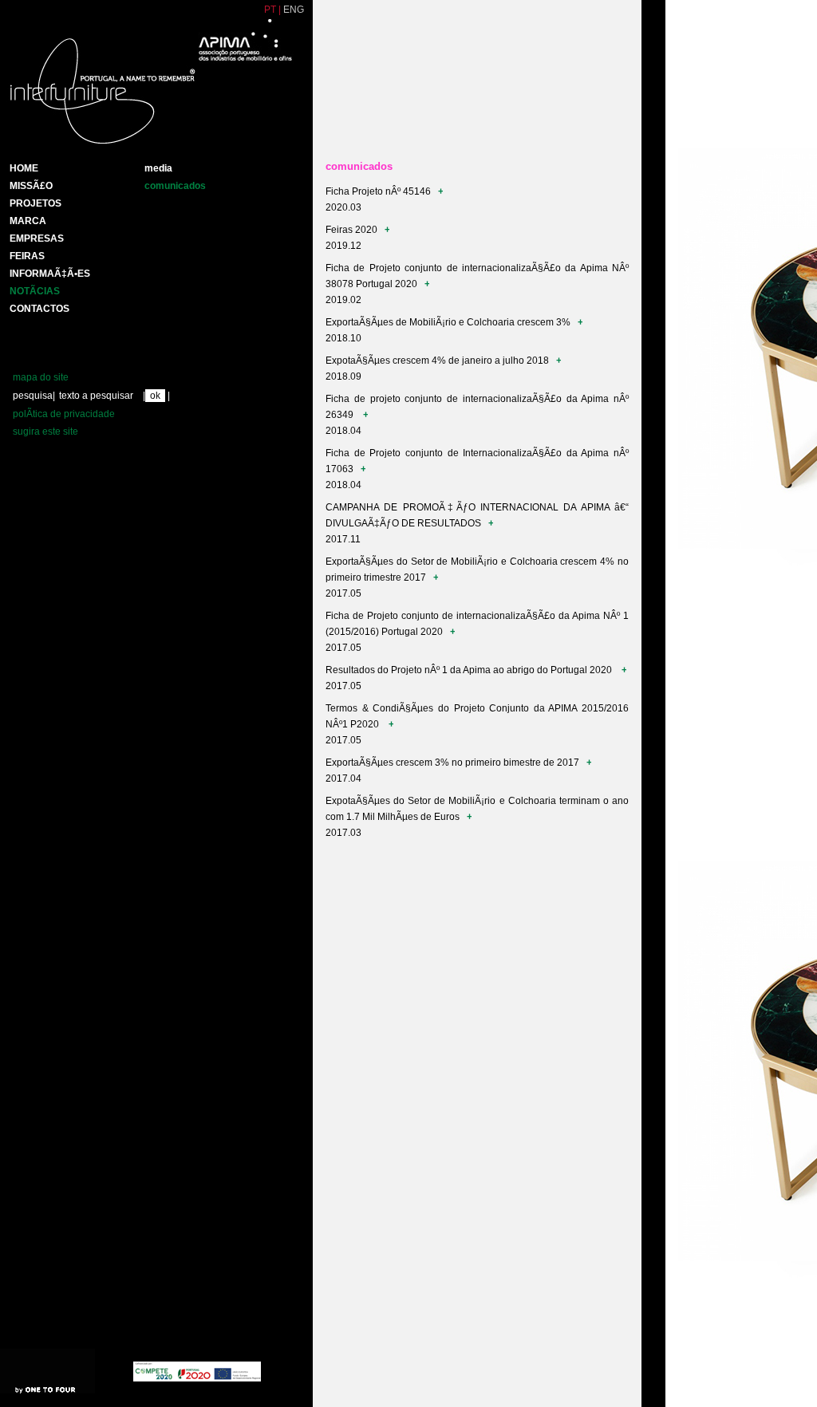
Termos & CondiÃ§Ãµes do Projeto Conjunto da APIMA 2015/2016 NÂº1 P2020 (477, 716)
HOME (24, 168)
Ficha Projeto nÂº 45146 (379, 191)
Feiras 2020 (353, 229)
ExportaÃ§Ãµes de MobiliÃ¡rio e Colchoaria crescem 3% (449, 322)
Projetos (35, 203)
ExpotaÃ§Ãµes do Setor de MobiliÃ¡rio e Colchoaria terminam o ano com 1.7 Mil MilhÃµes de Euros (477, 808)
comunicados (175, 185)
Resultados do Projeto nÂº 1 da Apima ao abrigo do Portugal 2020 (471, 670)
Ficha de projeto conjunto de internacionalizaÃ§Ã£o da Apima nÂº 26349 (477, 406)
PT (270, 9)
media (158, 168)
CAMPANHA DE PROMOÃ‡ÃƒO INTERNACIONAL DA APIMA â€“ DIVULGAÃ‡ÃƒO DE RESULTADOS (477, 515)
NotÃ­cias (35, 291)
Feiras (27, 256)
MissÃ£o (31, 185)
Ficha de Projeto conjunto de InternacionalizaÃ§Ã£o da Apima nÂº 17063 (477, 461)
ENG (293, 9)
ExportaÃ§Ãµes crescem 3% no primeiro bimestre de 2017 (454, 762)
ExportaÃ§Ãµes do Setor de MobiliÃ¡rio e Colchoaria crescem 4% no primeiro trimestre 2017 (477, 569)
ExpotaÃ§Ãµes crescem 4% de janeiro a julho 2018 (438, 360)
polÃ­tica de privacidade (64, 414)
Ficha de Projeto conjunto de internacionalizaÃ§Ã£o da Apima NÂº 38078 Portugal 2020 (477, 276)
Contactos (39, 308)
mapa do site (41, 377)
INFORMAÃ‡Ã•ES (50, 273)
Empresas (37, 238)
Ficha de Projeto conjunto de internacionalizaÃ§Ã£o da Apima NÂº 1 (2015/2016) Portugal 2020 (477, 623)
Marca (28, 221)
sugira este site (45, 431)
